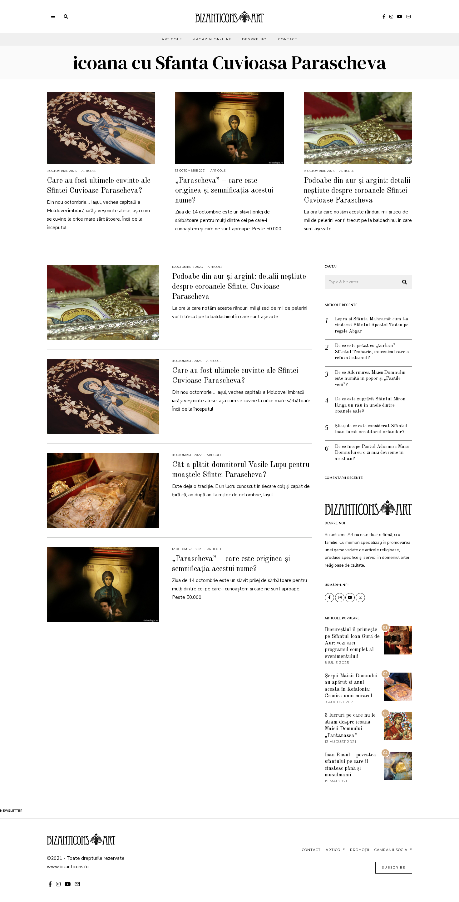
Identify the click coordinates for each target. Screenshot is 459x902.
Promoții (359, 850)
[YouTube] (400, 16)
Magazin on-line (212, 39)
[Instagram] (391, 16)
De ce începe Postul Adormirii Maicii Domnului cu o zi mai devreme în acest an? (372, 452)
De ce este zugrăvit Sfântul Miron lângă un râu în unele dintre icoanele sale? (370, 405)
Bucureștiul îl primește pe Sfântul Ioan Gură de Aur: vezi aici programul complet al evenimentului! (352, 643)
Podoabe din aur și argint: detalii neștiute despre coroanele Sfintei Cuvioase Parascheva (357, 190)
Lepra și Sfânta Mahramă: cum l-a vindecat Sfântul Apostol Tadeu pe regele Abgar (372, 325)
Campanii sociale (393, 850)
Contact (287, 39)
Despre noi (255, 39)
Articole (172, 39)
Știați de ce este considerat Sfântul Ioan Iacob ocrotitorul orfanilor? (371, 429)
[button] (404, 282)
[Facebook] (384, 16)
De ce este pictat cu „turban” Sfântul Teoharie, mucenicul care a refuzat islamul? (372, 351)
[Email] (408, 16)
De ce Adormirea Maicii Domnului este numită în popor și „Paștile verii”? (370, 378)
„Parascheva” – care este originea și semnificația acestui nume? (224, 190)
